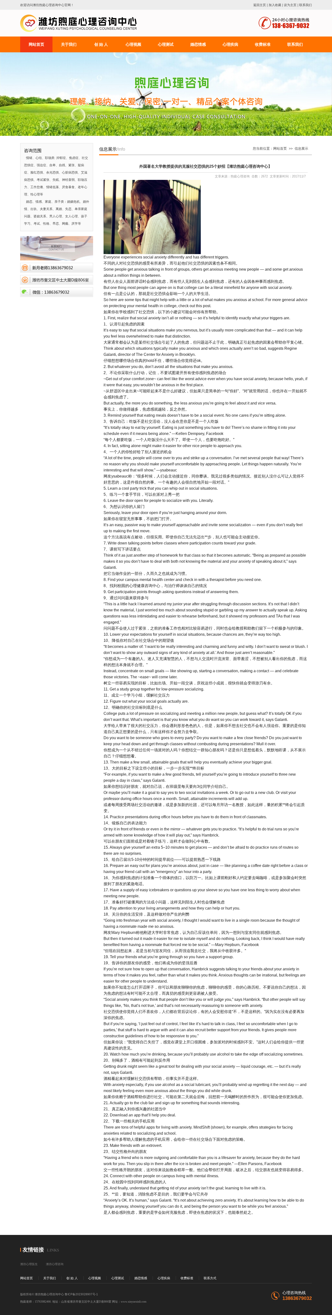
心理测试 (117, 1278)
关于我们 (49, 1278)
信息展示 (301, 148)
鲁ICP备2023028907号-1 (81, 1294)
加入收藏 (275, 5)
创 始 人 (72, 1278)
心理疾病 (163, 1278)
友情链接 (33, 1250)
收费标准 (187, 1278)
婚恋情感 (140, 1278)
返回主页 (259, 5)
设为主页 (290, 5)
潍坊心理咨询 (54, 1264)
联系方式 (210, 1278)
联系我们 (305, 5)
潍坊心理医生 (29, 1264)
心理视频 (94, 1278)
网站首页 (280, 148)
